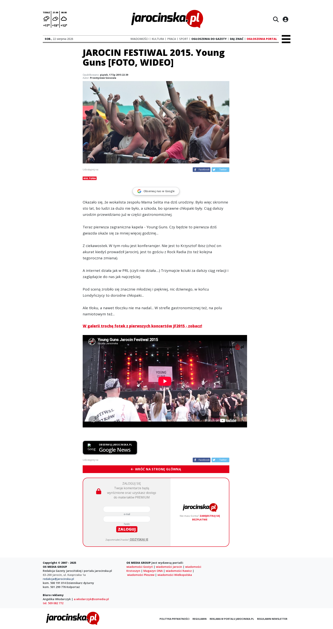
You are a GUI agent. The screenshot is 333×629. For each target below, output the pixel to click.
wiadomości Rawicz (179, 571)
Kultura (89, 178)
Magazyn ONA (153, 571)
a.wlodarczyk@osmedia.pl (91, 599)
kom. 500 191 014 (54, 583)
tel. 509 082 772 (53, 603)
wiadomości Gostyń (139, 567)
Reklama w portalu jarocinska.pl (232, 619)
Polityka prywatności (174, 619)
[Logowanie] (285, 19)
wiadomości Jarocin (169, 567)
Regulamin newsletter (272, 619)
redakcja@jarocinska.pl (58, 579)
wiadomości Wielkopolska (174, 575)
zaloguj (127, 529)
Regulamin (200, 619)
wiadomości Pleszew (140, 575)
